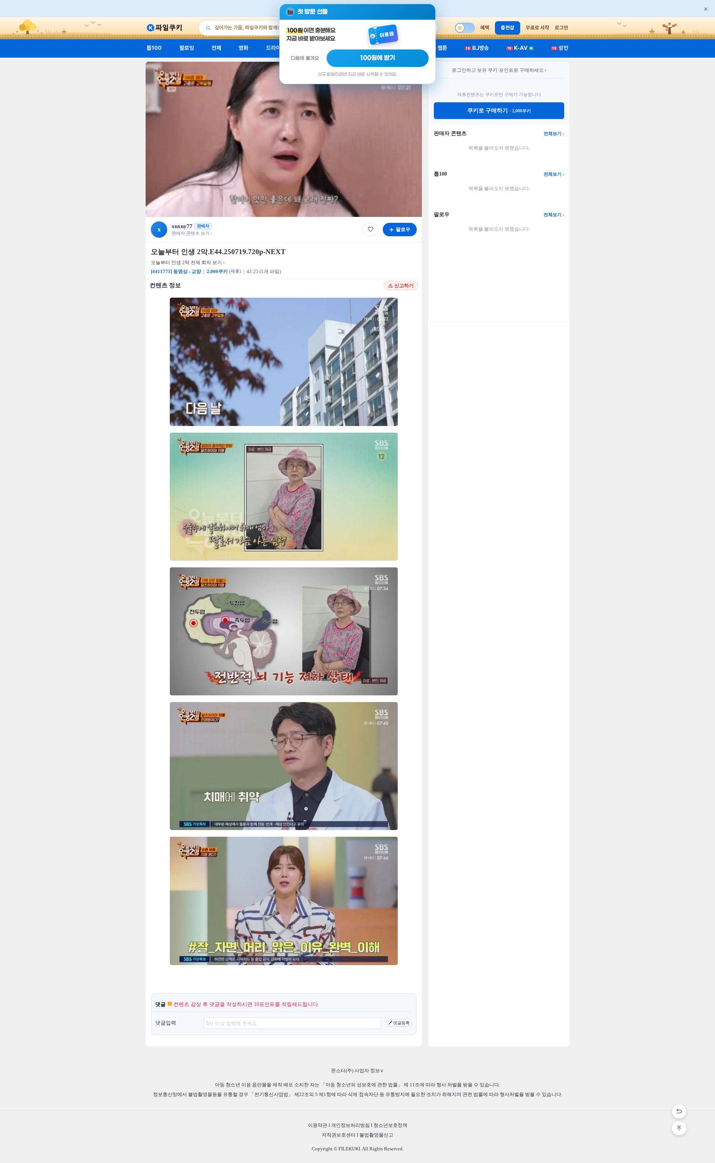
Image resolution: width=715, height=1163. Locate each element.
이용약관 (317, 1125)
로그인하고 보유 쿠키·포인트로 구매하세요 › (499, 70)
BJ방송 (477, 48)
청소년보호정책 (390, 1125)
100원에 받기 (377, 58)
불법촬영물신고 (376, 1135)
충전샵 (507, 28)
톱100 (154, 48)
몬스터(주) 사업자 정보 (357, 1070)
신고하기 (404, 285)
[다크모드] (465, 28)
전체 (216, 48)
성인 (560, 48)
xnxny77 (182, 226)
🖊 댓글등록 (399, 1023)
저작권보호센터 (339, 1135)
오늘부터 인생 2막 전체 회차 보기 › (188, 262)
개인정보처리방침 (350, 1125)
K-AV (520, 48)
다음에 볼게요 (305, 58)
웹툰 (440, 48)
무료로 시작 (537, 28)
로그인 (561, 28)
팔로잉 (186, 48)
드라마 (273, 48)
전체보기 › (554, 133)
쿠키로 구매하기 (499, 110)
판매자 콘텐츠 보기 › (192, 233)
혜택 (484, 28)
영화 (243, 48)
